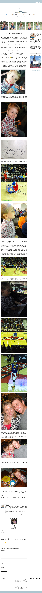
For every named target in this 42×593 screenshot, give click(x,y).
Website (2, 567)
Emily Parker (7, 505)
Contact (35, 0)
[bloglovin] (34, 578)
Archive (25, 0)
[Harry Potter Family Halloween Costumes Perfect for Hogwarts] (14, 521)
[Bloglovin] (38, 2)
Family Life (12, 0)
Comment (3, 550)
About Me (30, 0)
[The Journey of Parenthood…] (21, 11)
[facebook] (33, 578)
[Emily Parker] (2, 508)
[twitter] (30, 578)
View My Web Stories (35, 70)
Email (2, 563)
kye (2, 530)
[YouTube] (36, 2)
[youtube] (38, 578)
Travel (17, 0)
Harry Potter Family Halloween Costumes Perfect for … (14, 526)
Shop (21, 0)
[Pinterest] (35, 2)
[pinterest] (36, 578)
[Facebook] (37, 2)
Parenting (7, 0)
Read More (36, 53)
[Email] (39, 2)
